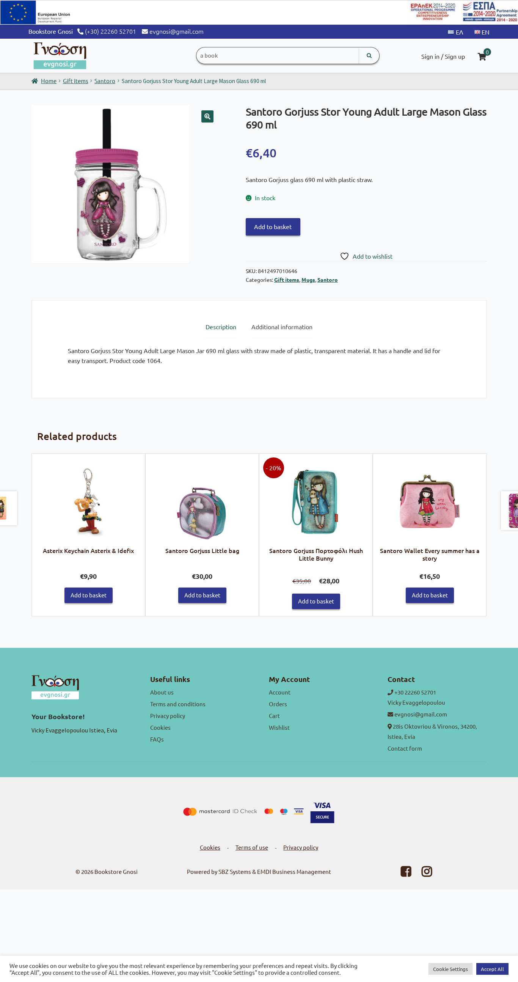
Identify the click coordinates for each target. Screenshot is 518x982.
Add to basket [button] (89, 595)
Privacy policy (167, 715)
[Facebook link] (401, 873)
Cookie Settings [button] (450, 969)
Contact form (405, 748)
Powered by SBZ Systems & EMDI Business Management (259, 871)
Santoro (104, 80)
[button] (207, 116)
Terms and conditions (178, 703)
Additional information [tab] (281, 326)
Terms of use (251, 847)
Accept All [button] (492, 969)
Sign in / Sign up (443, 56)
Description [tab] (221, 326)
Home (49, 80)
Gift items (75, 80)
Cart (274, 715)
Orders (278, 703)
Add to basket (273, 226)
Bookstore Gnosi (116, 871)
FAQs (157, 739)
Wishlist (279, 727)
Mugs (308, 279)
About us (162, 692)
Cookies (160, 727)
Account (279, 692)
